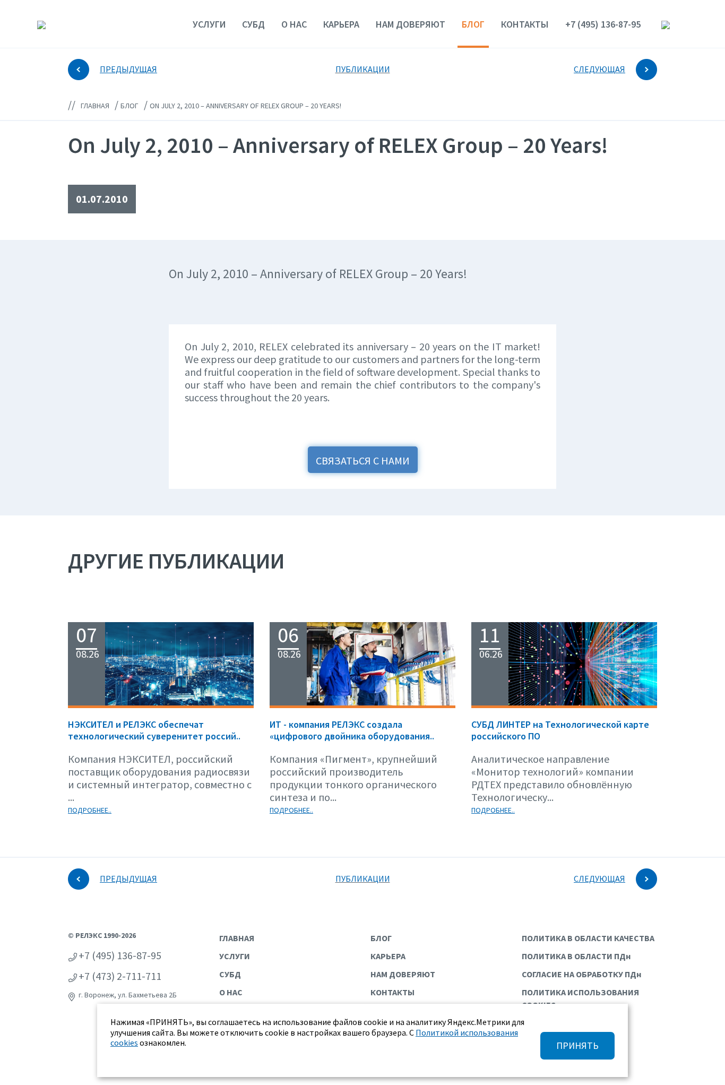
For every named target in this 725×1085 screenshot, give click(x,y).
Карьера (341, 24)
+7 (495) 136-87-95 (603, 24)
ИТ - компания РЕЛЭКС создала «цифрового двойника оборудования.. (352, 730)
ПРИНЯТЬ (577, 1045)
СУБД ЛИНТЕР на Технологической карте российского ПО (560, 730)
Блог (473, 24)
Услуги (209, 24)
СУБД (253, 24)
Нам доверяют (410, 24)
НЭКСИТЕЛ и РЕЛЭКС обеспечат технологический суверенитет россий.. (154, 730)
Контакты (525, 24)
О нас (294, 24)
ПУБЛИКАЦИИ (362, 69)
